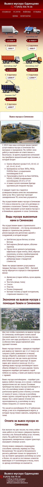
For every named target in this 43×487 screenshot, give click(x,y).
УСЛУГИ (16, 12)
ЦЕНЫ (15, 16)
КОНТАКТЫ (26, 16)
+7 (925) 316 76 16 (23, 6)
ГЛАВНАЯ (6, 12)
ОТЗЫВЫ (37, 12)
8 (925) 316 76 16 (11, 476)
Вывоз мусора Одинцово (21, 3)
